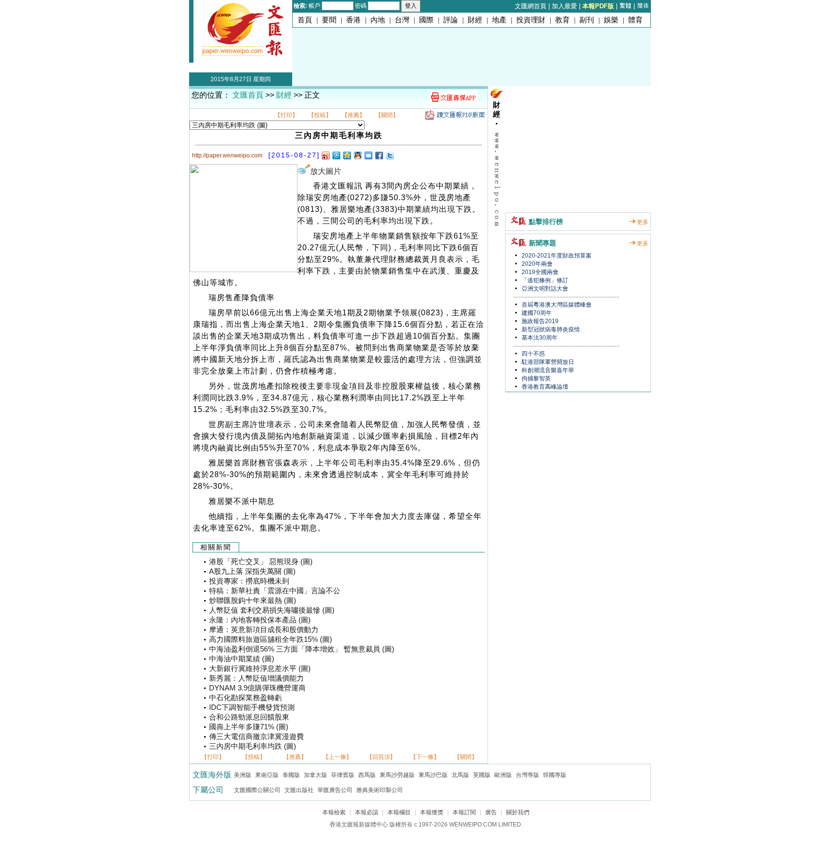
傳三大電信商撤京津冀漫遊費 (256, 736)
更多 (642, 222)
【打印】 (286, 115)
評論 (450, 20)
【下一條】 (424, 757)
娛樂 (611, 20)
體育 (635, 20)
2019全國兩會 (539, 272)
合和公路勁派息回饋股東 (249, 717)
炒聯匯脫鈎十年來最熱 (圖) (252, 600)
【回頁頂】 (381, 757)
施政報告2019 (539, 321)
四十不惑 (532, 353)
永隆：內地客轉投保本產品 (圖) (260, 620)
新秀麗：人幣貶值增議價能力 (256, 678)
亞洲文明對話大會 (544, 288)
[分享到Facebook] (378, 155)
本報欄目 (399, 812)
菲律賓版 (342, 775)
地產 (499, 20)
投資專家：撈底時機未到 (249, 581)
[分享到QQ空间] (346, 155)
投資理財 (530, 20)
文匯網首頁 (530, 6)
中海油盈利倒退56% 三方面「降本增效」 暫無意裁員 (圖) (301, 649)
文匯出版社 (299, 790)
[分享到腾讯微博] (336, 155)
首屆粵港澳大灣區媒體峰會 (556, 304)
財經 (475, 20)
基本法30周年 (539, 337)
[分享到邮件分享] (368, 155)
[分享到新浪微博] (325, 155)
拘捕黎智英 (535, 378)
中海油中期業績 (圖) (241, 659)
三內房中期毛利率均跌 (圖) (252, 746)
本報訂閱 (464, 812)
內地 (377, 20)
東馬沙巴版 (433, 775)
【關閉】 (387, 115)
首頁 (305, 20)
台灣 (402, 20)
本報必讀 (366, 812)
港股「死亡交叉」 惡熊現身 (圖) (261, 562)
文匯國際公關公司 (257, 790)
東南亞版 (267, 775)
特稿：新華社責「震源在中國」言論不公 (274, 591)
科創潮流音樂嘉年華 (547, 370)
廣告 (491, 812)
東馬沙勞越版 (397, 775)
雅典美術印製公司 (379, 790)
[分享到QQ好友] (357, 155)
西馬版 (367, 775)
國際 (426, 20)
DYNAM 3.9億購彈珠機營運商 (257, 688)
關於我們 (517, 812)
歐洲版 (503, 775)
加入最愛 (564, 6)
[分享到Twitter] (389, 155)
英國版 (481, 775)
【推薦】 (353, 115)
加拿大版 (315, 775)
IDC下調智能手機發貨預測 (252, 707)
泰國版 (291, 775)
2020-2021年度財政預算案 (556, 255)
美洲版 (242, 775)
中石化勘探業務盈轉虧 (245, 698)
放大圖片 (325, 171)
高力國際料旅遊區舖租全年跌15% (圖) (270, 639)
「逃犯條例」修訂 (544, 280)
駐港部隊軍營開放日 (547, 362)
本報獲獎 (431, 812)
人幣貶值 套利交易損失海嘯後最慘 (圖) (271, 610)
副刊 (586, 20)
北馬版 (460, 775)
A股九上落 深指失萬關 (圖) (252, 571)
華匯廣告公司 (334, 790)
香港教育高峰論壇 (544, 386)
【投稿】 (320, 115)
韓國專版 (554, 775)
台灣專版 (527, 775)
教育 (562, 20)
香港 (353, 20)
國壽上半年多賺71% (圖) (248, 727)
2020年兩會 (536, 263)
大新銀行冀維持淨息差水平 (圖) (260, 668)
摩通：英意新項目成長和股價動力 (263, 630)
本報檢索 (334, 812)
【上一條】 (337, 757)
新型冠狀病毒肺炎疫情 (550, 329)
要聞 (329, 20)
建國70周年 (536, 313)
